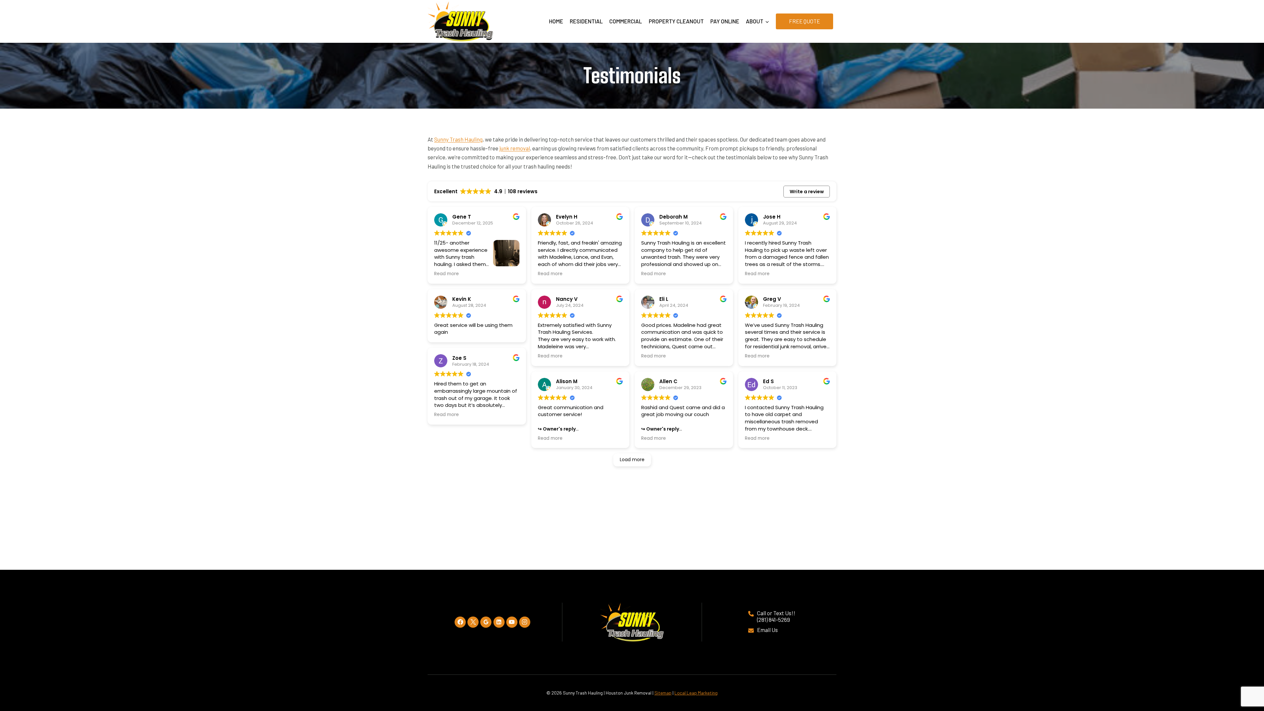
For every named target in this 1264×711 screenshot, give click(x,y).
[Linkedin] (499, 622)
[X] (473, 622)
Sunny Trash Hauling (458, 139)
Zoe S (459, 358)
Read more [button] (446, 274)
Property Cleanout (676, 21)
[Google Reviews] (485, 622)
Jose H (771, 216)
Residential (586, 21)
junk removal (514, 148)
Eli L (663, 299)
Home (556, 21)
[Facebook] (460, 622)
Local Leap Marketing (696, 693)
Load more (632, 459)
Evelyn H (566, 216)
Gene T (461, 216)
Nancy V (567, 299)
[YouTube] (511, 622)
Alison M (566, 381)
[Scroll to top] (1245, 682)
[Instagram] (524, 622)
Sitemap (663, 693)
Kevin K (461, 299)
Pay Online (724, 21)
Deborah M (673, 216)
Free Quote (804, 21)
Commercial (625, 21)
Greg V (772, 299)
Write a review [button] (807, 191)
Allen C (668, 381)
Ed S (768, 381)
